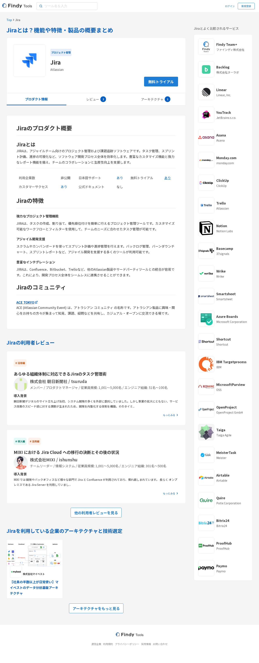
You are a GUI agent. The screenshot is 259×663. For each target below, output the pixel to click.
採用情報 (146, 644)
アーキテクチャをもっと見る (96, 608)
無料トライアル (161, 81)
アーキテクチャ (152, 99)
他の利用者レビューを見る (96, 512)
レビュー (92, 99)
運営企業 (96, 644)
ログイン (230, 6)
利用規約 (108, 644)
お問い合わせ (160, 644)
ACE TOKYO (25, 302)
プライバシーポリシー (127, 644)
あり (167, 177)
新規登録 (246, 6)
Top (9, 20)
